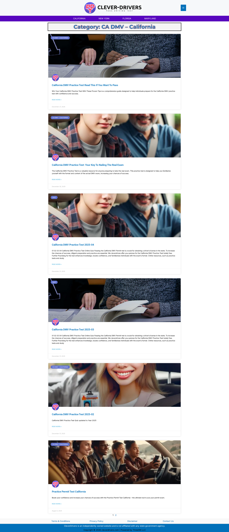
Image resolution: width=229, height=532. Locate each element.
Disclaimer (132, 521)
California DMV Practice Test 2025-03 (73, 329)
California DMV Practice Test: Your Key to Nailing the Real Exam (88, 165)
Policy (100, 521)
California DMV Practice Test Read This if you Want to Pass (85, 85)
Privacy (94, 521)
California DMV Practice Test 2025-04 (73, 244)
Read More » (56, 100)
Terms (54, 521)
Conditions (65, 521)
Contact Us (168, 521)
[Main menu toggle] (183, 8)
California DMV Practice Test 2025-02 (73, 414)
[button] (79, 18)
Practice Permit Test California (69, 491)
